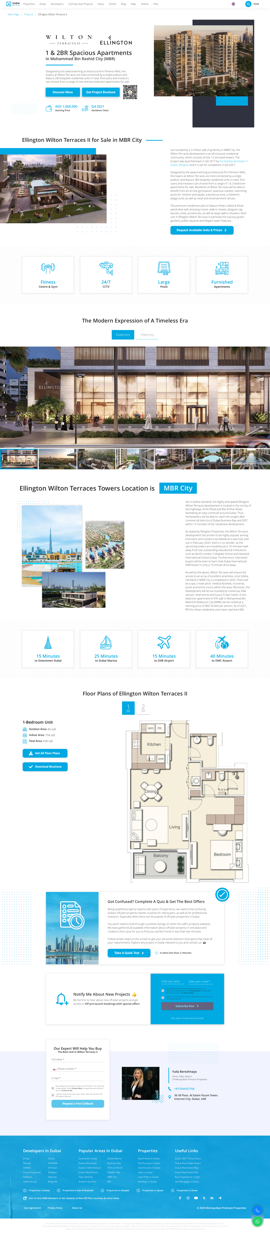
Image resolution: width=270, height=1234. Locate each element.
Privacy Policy (195, 991)
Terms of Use (188, 993)
